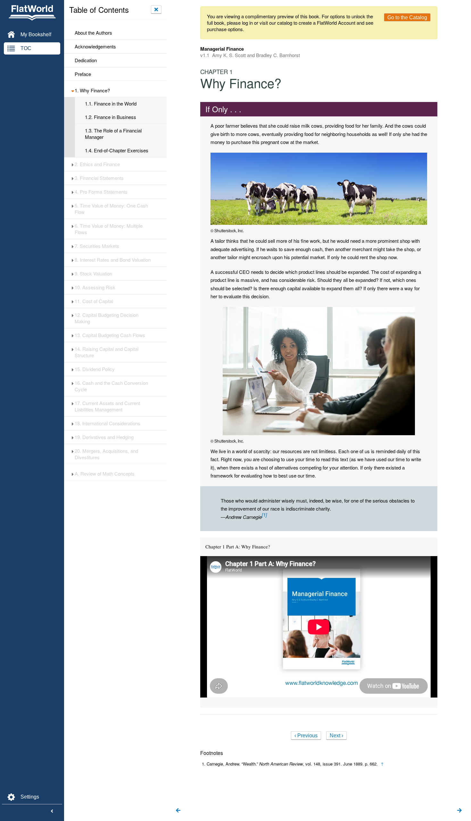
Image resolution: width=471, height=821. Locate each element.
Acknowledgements (95, 46)
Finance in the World (110, 103)
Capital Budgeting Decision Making (106, 318)
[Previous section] (178, 810)
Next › (336, 735)
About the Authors (93, 33)
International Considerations (107, 423)
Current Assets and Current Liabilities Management (107, 406)
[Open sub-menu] (72, 90)
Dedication (86, 60)
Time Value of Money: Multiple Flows (109, 229)
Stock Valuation (93, 273)
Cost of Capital (94, 301)
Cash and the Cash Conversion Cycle (111, 386)
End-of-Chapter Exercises (116, 150)
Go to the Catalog (407, 17)
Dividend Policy (95, 369)
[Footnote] (264, 514)
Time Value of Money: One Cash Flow (111, 208)
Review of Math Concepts (105, 473)
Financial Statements (99, 178)
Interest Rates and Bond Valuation (113, 260)
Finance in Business (110, 117)
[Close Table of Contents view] (156, 9)
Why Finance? (92, 90)
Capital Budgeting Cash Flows (110, 335)
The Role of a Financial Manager (113, 133)
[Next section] (459, 810)
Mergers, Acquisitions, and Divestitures (106, 454)
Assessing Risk (95, 287)
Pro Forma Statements (101, 192)
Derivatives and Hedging (104, 437)
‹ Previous (306, 735)
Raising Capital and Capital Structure (106, 352)
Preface (83, 74)
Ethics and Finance (97, 164)
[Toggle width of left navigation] (52, 811)
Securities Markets (97, 246)
